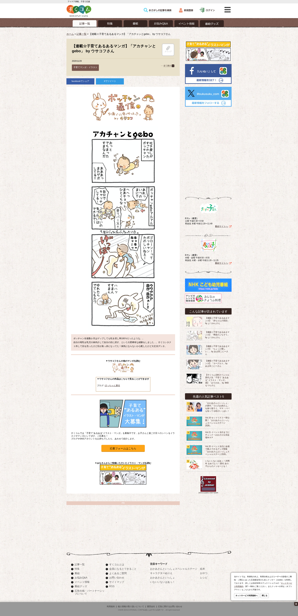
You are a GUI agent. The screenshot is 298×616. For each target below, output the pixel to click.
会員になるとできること (123, 568)
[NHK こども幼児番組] (208, 291)
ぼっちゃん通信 (112, 385)
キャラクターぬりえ (161, 573)
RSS (112, 586)
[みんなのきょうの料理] (203, 303)
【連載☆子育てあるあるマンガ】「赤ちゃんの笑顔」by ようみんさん (217, 320)
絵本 (202, 568)
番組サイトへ (221, 226)
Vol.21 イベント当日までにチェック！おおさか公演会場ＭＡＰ (217, 435)
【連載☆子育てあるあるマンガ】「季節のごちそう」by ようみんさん (217, 335)
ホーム (70, 34)
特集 (77, 568)
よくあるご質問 (118, 573)
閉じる (264, 595)
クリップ (168, 51)
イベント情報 (82, 582)
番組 (77, 573)
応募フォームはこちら (123, 448)
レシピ (204, 577)
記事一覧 (81, 34)
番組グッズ (81, 586)
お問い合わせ (116, 577)
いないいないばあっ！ (162, 582)
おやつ (204, 573)
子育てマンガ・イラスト (85, 67)
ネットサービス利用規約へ (246, 595)
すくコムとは (116, 564)
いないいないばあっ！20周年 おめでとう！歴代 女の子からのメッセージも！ (217, 463)
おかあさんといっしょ (162, 577)
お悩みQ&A (81, 577)
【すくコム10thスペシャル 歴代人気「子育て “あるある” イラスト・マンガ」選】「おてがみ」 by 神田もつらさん (218, 380)
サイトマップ (116, 582)
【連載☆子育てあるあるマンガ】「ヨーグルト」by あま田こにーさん (217, 363)
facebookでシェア (80, 81)
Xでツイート (110, 81)
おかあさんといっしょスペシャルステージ (173, 568)
